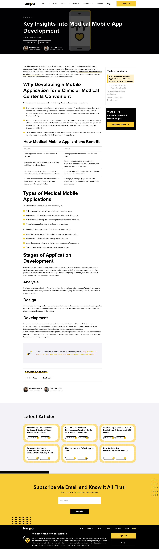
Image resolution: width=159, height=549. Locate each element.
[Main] (28, 528)
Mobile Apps (30, 42)
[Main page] (29, 4)
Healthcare (44, 42)
